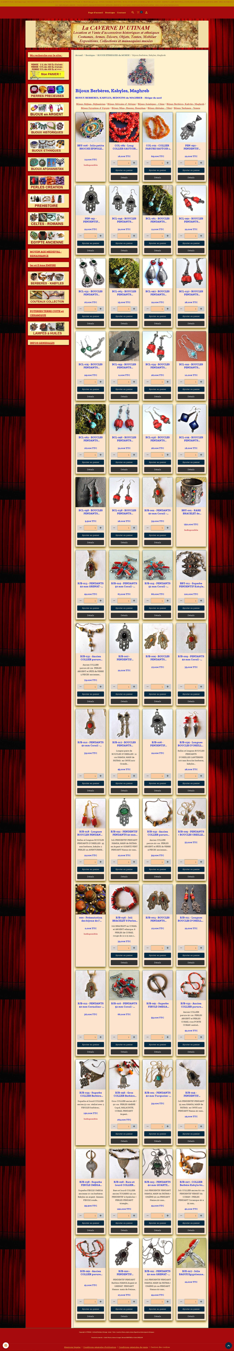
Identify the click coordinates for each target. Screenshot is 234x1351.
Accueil (79, 55)
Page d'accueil (95, 12)
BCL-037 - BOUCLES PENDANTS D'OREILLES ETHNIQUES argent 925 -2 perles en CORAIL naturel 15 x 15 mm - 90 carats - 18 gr (191, 293)
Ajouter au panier (124, 170)
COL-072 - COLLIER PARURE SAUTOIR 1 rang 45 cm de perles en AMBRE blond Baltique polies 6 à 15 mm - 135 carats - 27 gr (157, 147)
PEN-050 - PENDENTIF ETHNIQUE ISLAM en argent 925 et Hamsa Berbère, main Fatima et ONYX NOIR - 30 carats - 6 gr (191, 147)
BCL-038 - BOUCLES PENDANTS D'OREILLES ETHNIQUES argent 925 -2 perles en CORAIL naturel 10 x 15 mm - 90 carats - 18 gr (124, 512)
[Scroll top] (228, 1345)
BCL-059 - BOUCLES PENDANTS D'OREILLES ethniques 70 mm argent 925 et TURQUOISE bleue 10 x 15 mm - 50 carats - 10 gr (124, 366)
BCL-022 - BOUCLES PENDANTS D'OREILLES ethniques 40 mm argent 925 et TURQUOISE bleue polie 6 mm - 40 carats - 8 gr (191, 366)
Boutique (110, 12)
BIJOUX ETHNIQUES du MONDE (113, 55)
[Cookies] (6, 1345)
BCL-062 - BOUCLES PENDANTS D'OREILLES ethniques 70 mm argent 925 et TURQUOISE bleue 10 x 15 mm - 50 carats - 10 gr (91, 439)
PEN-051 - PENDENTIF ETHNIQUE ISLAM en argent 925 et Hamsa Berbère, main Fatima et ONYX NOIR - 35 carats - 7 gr (90, 220)
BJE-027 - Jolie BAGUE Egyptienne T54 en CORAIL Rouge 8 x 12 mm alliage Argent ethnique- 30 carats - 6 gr (191, 1273)
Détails (124, 177)
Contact (121, 12)
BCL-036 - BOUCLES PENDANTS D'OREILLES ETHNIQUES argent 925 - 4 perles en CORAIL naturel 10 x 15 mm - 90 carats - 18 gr (157, 439)
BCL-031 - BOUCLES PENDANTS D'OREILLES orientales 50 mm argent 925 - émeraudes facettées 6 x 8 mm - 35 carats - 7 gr (91, 293)
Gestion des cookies (160, 1347)
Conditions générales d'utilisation (99, 1347)
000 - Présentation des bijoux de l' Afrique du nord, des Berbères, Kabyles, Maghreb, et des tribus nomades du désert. (90, 919)
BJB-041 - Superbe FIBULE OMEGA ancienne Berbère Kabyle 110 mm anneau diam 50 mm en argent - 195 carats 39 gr (157, 1005)
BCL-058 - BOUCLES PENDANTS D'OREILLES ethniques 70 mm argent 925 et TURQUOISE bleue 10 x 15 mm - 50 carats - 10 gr (91, 512)
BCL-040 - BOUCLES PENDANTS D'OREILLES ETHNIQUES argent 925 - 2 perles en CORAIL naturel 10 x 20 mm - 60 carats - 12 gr (191, 220)
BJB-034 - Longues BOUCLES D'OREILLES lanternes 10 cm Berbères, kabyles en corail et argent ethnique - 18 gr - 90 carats (191, 744)
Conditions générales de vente (133, 1347)
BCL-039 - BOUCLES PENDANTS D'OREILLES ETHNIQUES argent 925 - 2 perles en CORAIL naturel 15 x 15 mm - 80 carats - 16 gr (157, 366)
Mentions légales (72, 1347)
